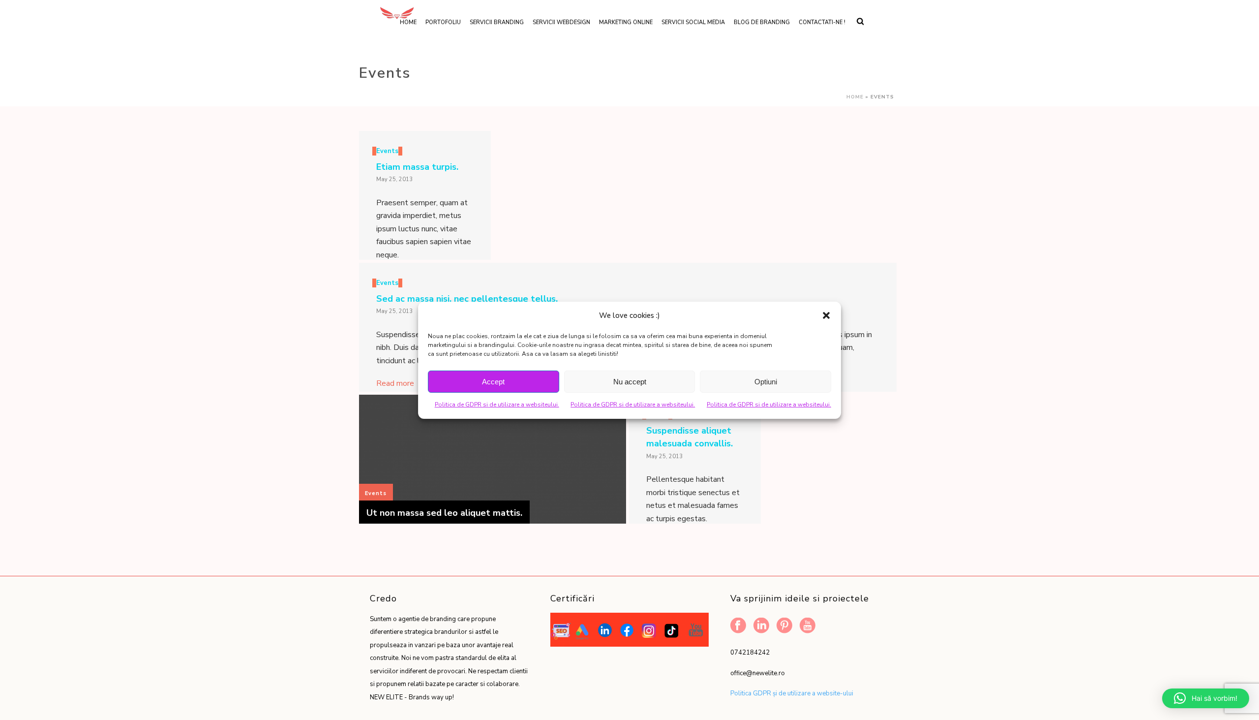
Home (855, 97)
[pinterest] (784, 626)
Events (387, 151)
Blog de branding (762, 22)
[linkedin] (761, 626)
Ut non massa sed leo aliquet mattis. (444, 513)
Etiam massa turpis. (417, 167)
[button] (826, 315)
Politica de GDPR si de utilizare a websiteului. (497, 404)
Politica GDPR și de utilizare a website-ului (791, 693)
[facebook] (738, 626)
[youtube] (807, 626)
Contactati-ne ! (822, 22)
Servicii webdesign (561, 22)
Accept (493, 381)
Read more (395, 383)
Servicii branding (497, 22)
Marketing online (626, 22)
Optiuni (765, 381)
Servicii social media (693, 22)
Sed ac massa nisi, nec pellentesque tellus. (467, 299)
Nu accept (629, 381)
